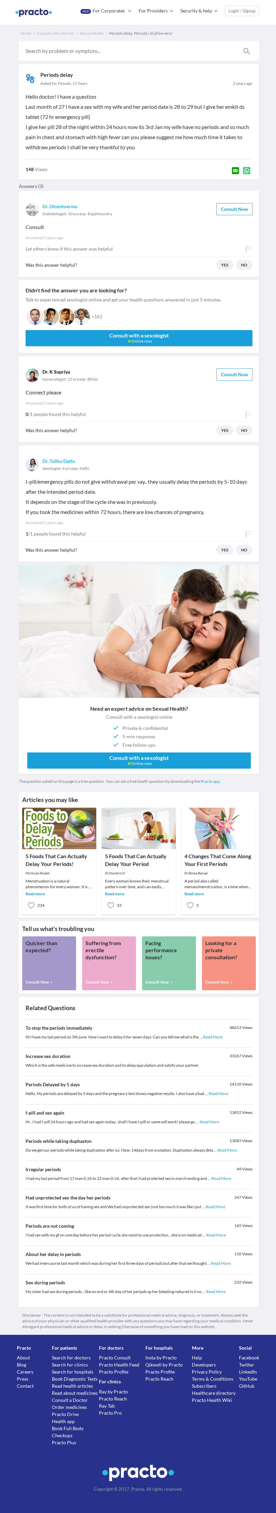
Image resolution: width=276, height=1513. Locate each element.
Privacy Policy (207, 1372)
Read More (212, 1036)
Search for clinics (70, 1364)
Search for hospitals (72, 1372)
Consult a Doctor (70, 1400)
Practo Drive (65, 1414)
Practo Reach (113, 1399)
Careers (25, 1372)
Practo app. (211, 781)
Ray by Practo (113, 1391)
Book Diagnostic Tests (75, 1379)
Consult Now (234, 209)
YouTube (248, 1379)
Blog (21, 1364)
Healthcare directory (214, 1393)
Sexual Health (92, 33)
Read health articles (72, 1386)
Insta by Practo (161, 1357)
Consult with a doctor (55, 33)
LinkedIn (248, 1372)
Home (26, 33)
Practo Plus (64, 1442)
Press (22, 1379)
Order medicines (69, 1407)
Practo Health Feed (119, 1364)
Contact (25, 1386)
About (23, 1357)
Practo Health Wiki (212, 1400)
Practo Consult (115, 1357)
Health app (63, 1421)
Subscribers (204, 1386)
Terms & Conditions (212, 1379)
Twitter (246, 1364)
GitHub (246, 1386)
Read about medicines (75, 1393)
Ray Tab (107, 1406)
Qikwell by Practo (164, 1364)
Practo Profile (113, 1372)
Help (197, 1357)
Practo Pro (110, 1413)
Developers (204, 1364)
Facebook (249, 1357)
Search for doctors (71, 1357)
